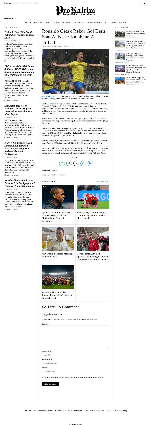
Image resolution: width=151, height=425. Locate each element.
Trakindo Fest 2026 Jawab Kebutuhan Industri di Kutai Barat (19, 35)
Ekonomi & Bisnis (78, 22)
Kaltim (27, 22)
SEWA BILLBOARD (32, 3)
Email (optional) (47, 359)
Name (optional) (47, 351)
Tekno (48, 22)
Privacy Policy (121, 411)
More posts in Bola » (102, 182)
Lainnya (122, 22)
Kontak (109, 411)
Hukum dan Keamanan (93, 22)
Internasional (66, 22)
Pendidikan (113, 22)
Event (105, 22)
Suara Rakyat (37, 22)
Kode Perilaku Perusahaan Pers (68, 411)
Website (44, 368)
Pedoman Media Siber (43, 411)
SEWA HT (23, 3)
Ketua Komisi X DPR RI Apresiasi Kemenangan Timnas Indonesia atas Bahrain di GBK (92, 256)
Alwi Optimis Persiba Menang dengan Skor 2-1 (57, 255)
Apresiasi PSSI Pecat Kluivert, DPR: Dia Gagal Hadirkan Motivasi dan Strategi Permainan (57, 216)
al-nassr (46, 175)
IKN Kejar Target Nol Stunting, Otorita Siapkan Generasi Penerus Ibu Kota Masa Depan (18, 110)
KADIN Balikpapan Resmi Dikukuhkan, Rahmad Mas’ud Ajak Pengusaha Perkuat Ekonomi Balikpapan (18, 148)
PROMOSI (16, 3)
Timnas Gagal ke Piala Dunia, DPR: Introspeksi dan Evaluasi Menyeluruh (92, 215)
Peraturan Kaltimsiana (94, 411)
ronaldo (61, 175)
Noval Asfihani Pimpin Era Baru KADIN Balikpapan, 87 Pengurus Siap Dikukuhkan (19, 183)
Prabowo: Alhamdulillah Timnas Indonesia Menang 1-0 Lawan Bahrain (57, 295)
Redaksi (27, 411)
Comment (45, 324)
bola (53, 175)
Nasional (57, 22)
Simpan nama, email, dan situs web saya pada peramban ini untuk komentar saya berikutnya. (75, 377)
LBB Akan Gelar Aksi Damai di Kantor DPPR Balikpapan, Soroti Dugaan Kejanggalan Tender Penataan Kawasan (19, 70)
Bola (55, 170)
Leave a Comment (12, 61)
